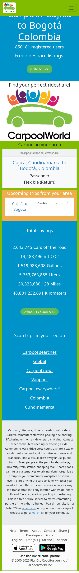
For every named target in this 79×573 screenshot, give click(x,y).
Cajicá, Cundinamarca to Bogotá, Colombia (39, 165)
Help (13, 531)
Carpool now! (39, 370)
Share (62, 531)
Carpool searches (39, 352)
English (17, 540)
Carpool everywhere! (39, 388)
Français (32, 540)
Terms (24, 531)
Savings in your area (39, 312)
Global (39, 361)
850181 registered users (39, 47)
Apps (49, 535)
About (36, 531)
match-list (37, 512)
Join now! (39, 69)
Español (61, 540)
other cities (29, 508)
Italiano (46, 540)
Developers (34, 535)
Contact (49, 531)
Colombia (39, 36)
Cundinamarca (39, 407)
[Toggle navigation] (71, 8)
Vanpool (39, 379)
